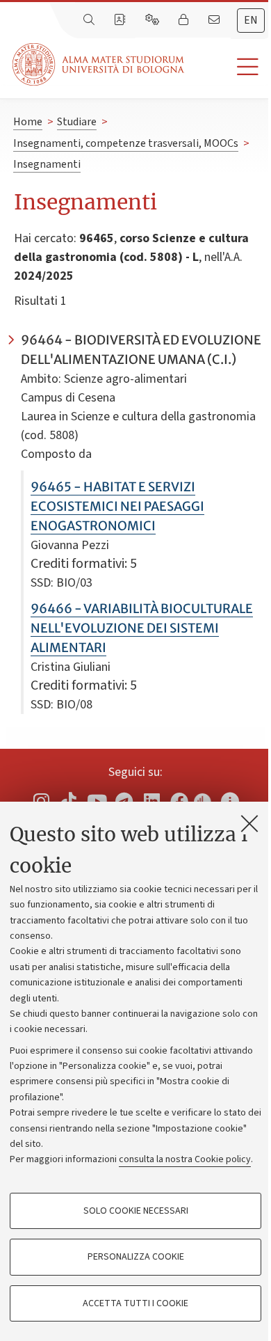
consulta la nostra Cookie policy (185, 1159)
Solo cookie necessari (135, 1211)
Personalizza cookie (136, 1257)
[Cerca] (90, 20)
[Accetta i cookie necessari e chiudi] (249, 823)
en (251, 20)
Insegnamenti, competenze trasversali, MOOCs (125, 143)
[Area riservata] (184, 20)
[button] (227, 67)
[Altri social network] (230, 800)
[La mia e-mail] (215, 20)
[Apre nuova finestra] (41, 800)
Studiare (77, 121)
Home (27, 121)
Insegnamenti (47, 164)
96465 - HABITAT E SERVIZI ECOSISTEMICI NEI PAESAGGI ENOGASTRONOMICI (117, 506)
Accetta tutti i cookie (135, 1303)
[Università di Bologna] (99, 64)
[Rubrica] (121, 20)
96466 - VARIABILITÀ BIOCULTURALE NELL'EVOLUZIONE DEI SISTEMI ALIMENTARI (142, 628)
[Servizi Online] (153, 20)
